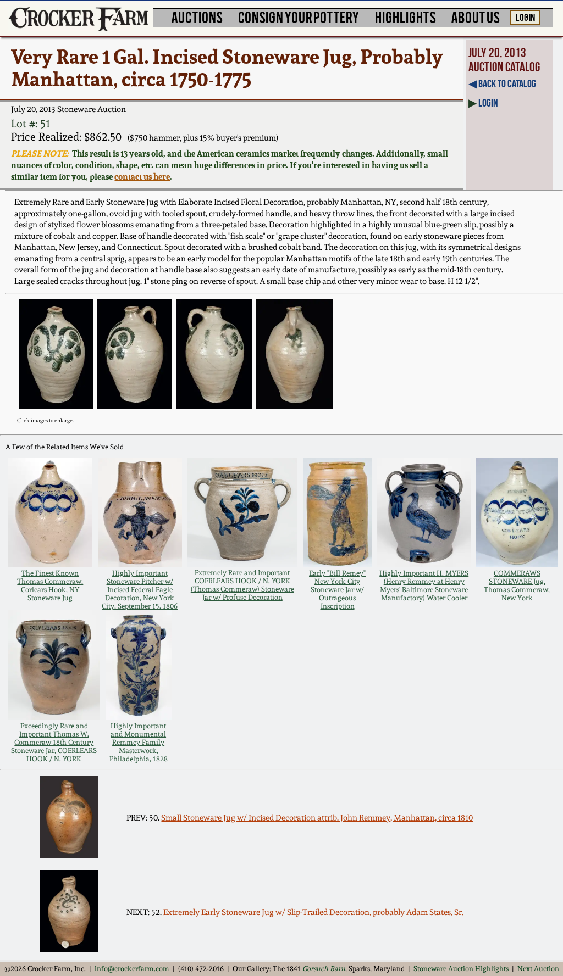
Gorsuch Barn (323, 968)
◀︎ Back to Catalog (502, 83)
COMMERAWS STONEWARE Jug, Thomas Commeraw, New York (517, 585)
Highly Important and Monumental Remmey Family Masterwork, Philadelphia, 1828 (138, 742)
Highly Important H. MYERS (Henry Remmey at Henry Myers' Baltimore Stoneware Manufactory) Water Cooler (423, 585)
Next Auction (538, 968)
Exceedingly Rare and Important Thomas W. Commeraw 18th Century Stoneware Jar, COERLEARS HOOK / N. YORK (54, 742)
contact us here (142, 176)
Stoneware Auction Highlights (461, 968)
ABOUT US (475, 17)
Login (488, 103)
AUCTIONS (197, 17)
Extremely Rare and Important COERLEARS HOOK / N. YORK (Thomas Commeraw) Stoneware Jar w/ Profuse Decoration (242, 584)
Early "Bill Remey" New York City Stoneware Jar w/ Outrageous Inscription (337, 589)
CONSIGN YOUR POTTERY (299, 17)
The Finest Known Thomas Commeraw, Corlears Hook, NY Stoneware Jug (50, 585)
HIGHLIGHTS (405, 17)
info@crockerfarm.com (132, 968)
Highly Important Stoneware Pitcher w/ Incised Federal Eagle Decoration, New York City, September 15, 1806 (140, 589)
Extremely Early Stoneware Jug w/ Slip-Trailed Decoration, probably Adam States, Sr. (313, 912)
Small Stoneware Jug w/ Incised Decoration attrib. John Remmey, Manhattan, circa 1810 (317, 818)
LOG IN (525, 16)
